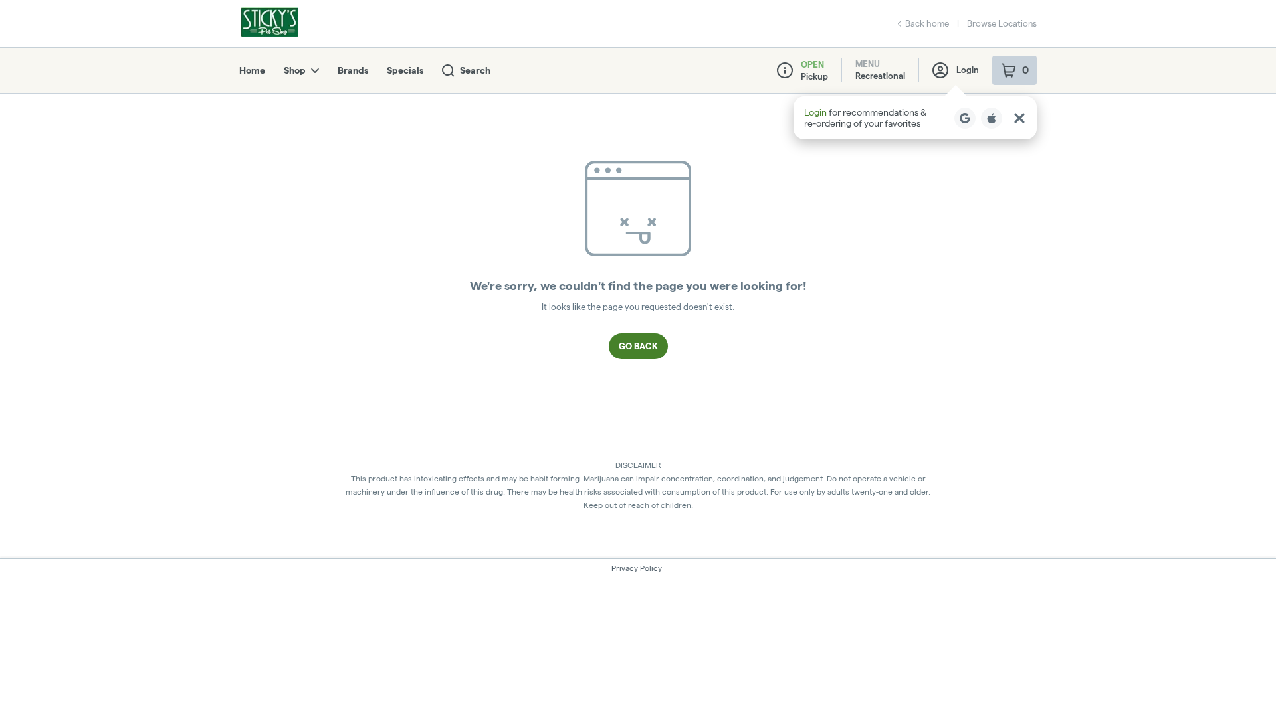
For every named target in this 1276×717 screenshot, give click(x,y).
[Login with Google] (965, 118)
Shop (295, 70)
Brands (353, 70)
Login (967, 69)
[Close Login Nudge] (1019, 118)
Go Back (638, 346)
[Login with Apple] (991, 118)
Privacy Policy (636, 568)
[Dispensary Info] (785, 70)
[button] (915, 117)
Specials (405, 70)
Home (252, 70)
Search (475, 70)
